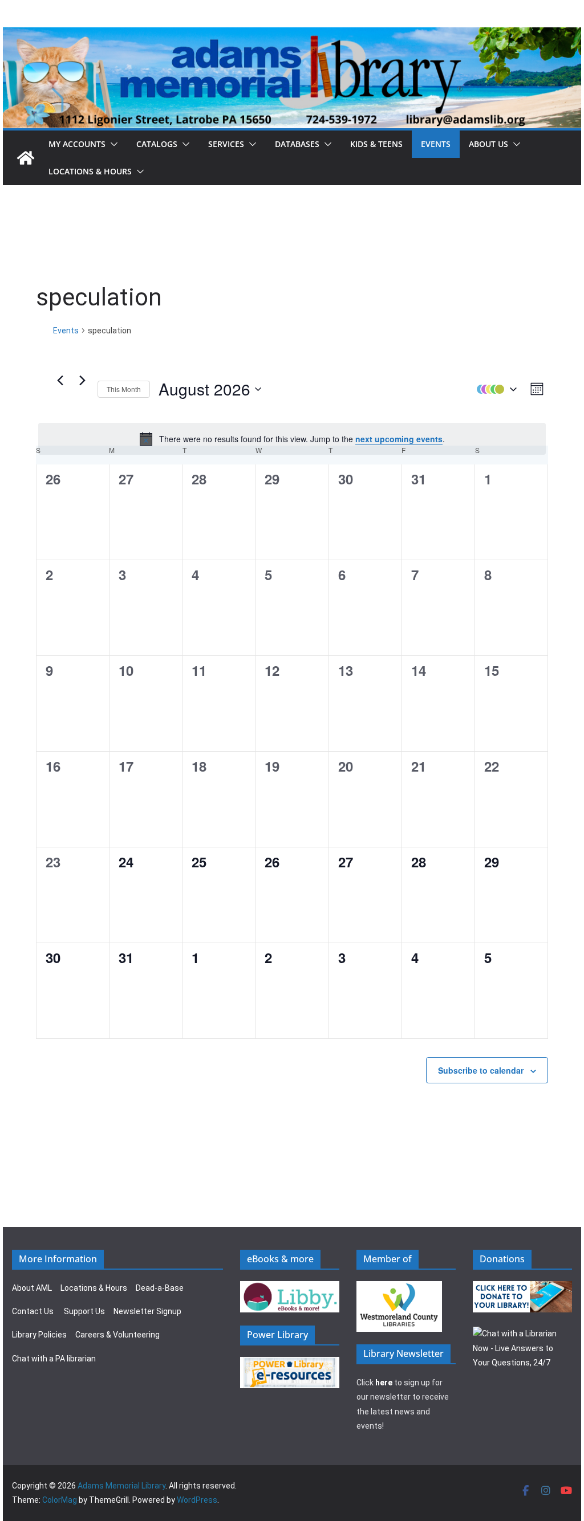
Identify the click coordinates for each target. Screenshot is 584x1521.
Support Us (84, 1311)
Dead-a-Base (160, 1287)
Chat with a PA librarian (54, 1358)
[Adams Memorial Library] (292, 35)
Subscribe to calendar (481, 1070)
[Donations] (522, 1287)
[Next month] (82, 381)
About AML (32, 1287)
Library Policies (39, 1334)
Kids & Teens (376, 143)
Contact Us (33, 1311)
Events (436, 143)
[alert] (292, 439)
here (383, 1382)
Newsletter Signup (147, 1311)
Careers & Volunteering (117, 1334)
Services (226, 143)
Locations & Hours (93, 1287)
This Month (124, 389)
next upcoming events (399, 439)
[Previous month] (60, 381)
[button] (112, 144)
